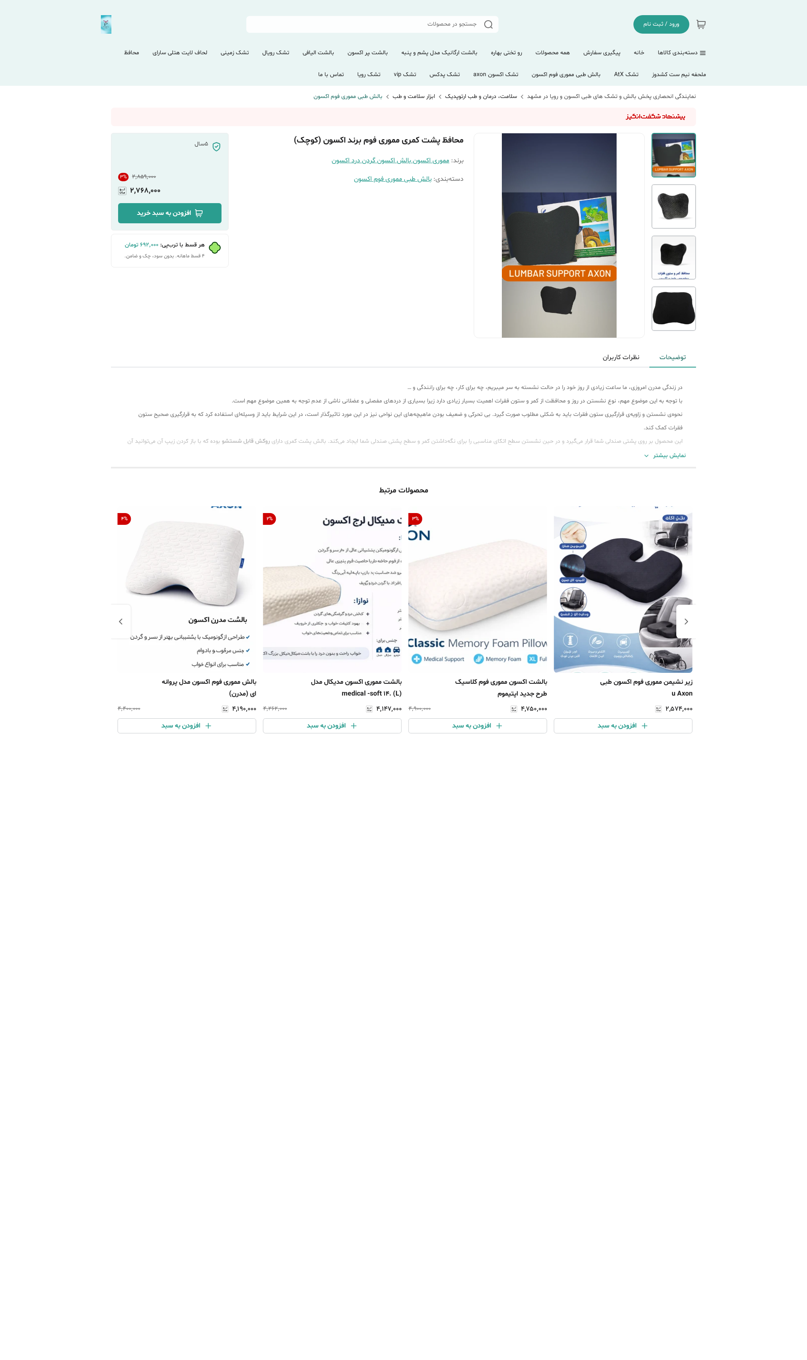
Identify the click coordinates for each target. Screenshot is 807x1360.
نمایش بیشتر (669, 456)
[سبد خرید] (701, 24)
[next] (121, 621)
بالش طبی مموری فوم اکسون (348, 97)
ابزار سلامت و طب (414, 97)
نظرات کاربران (621, 357)
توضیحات (672, 357)
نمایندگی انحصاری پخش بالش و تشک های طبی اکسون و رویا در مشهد (611, 97)
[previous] (686, 621)
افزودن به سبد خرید (164, 213)
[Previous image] (486, 235)
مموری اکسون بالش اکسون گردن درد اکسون (390, 160)
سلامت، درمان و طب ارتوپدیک (481, 97)
